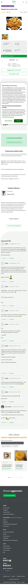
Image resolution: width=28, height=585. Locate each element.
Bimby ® (5, 534)
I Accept (18, 120)
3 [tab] (13, 477)
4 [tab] (15, 477)
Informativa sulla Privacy (14, 579)
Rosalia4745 (20, 468)
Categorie (5, 510)
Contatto (13, 576)
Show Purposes (8, 120)
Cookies (22, 582)
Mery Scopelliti (7, 468)
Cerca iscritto (6, 550)
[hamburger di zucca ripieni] (21, 455)
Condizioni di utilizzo (21, 576)
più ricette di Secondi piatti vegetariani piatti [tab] (12, 443)
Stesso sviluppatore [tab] (6, 446)
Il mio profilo (12, 517)
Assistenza (5, 538)
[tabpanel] (14, 464)
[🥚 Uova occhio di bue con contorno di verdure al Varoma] (7, 455)
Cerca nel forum (7, 548)
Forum (4, 529)
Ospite (15, 63)
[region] (14, 103)
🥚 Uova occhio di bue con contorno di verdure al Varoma (7, 465)
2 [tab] (11, 477)
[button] (1, 2)
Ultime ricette (6, 512)
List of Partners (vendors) (8, 117)
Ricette (5, 505)
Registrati (5, 522)
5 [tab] (17, 477)
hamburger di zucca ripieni (19, 465)
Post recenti (6, 526)
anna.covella (8, 406)
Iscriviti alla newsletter (9, 495)
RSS (4, 552)
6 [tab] (19, 477)
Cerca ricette (6, 508)
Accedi (4, 520)
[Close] (25, 83)
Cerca (4, 543)
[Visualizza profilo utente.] (9, 64)
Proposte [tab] (15, 446)
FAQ (18, 582)
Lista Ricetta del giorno (8, 514)
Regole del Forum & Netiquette (10, 540)
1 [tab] (9, 477)
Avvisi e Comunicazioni (8, 532)
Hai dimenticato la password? (10, 524)
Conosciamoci (6, 536)
